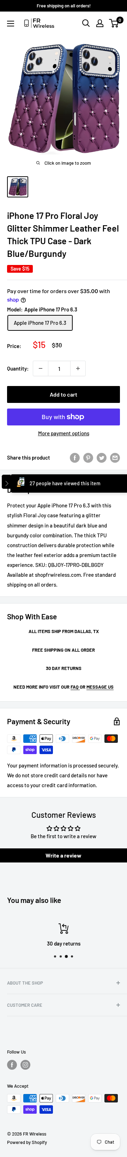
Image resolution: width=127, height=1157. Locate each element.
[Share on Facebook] (75, 457)
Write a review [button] (63, 855)
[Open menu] (10, 23)
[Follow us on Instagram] (25, 1065)
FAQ (75, 687)
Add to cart (63, 394)
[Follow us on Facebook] (12, 1065)
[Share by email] (115, 457)
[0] (114, 23)
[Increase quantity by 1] (78, 368)
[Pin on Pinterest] (88, 457)
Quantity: (18, 368)
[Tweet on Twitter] (102, 457)
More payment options (63, 433)
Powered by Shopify (27, 1142)
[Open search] (86, 23)
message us (100, 687)
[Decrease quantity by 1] (40, 368)
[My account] (99, 23)
